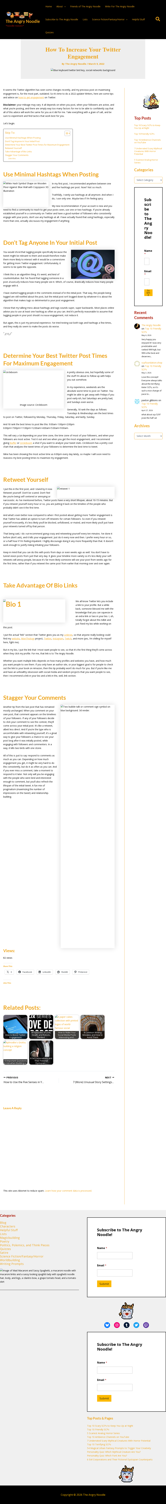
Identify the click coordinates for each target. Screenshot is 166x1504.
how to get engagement (31, 97)
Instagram (58, 638)
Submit (148, 292)
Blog (3, 1223)
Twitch (68, 638)
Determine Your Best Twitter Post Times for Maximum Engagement (37, 144)
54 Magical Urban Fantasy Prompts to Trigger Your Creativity (119, 1448)
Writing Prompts (12, 1264)
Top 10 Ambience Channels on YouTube (147, 141)
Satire (4, 1253)
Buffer (13, 442)
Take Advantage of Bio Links (18, 151)
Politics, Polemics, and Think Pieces (24, 1245)
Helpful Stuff (138, 19)
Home (48, 6)
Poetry (4, 1241)
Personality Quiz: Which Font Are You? (107, 1455)
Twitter (47, 638)
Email (147, 273)
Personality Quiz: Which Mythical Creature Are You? (114, 1451)
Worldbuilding (10, 1260)
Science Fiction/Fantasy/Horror (108, 19)
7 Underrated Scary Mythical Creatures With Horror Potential (148, 151)
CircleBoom (26, 442)
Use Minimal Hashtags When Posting (23, 137)
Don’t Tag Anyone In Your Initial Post (22, 141)
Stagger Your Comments (17, 155)
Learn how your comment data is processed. (68, 1190)
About (59, 6)
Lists (85, 19)
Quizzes (49, 32)
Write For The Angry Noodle (120, 6)
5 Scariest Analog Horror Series (146, 161)
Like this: (12, 158)
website (16, 638)
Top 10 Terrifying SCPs (99, 1444)
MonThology (28, 638)
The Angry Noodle (23, 21)
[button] (64, 6)
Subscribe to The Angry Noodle (61, 19)
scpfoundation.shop (152, 362)
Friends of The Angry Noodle (85, 6)
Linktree (68, 634)
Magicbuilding (10, 1238)
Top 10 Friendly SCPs (144, 133)
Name (148, 252)
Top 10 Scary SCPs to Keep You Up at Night (147, 126)
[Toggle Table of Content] (65, 133)
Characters (7, 1226)
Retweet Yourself (13, 148)
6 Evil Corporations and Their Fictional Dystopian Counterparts (120, 1459)
